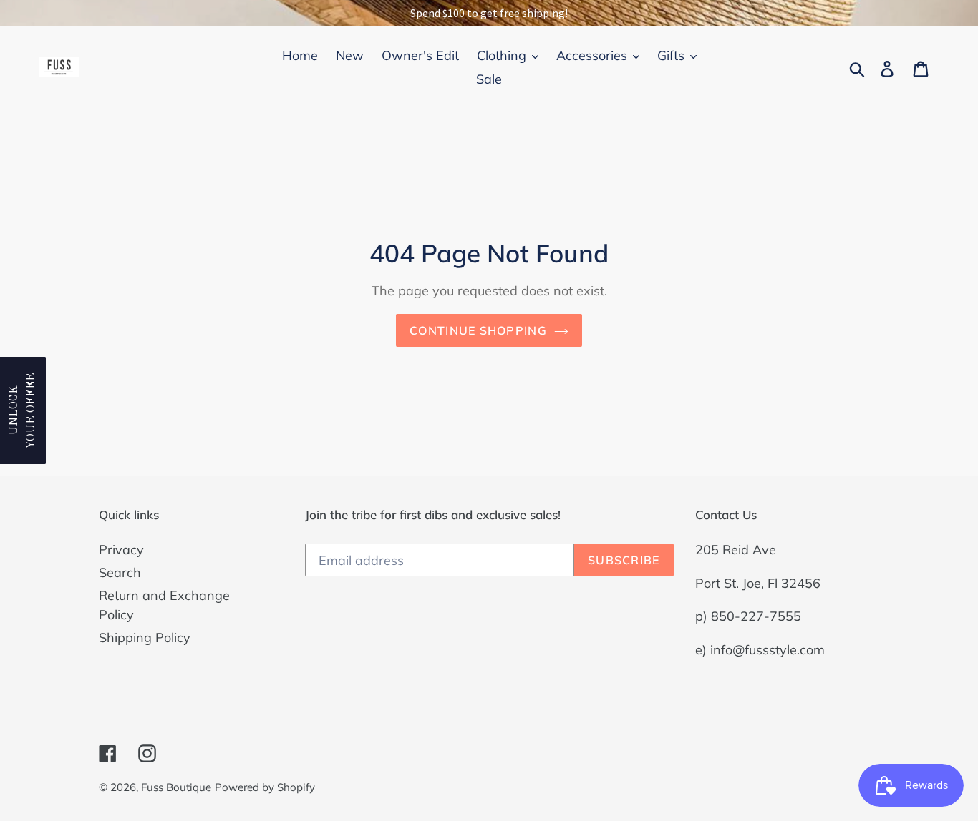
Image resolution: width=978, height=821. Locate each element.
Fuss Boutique (176, 787)
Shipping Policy (144, 637)
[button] (23, 410)
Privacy (121, 549)
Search (120, 572)
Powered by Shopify (265, 787)
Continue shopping (478, 330)
